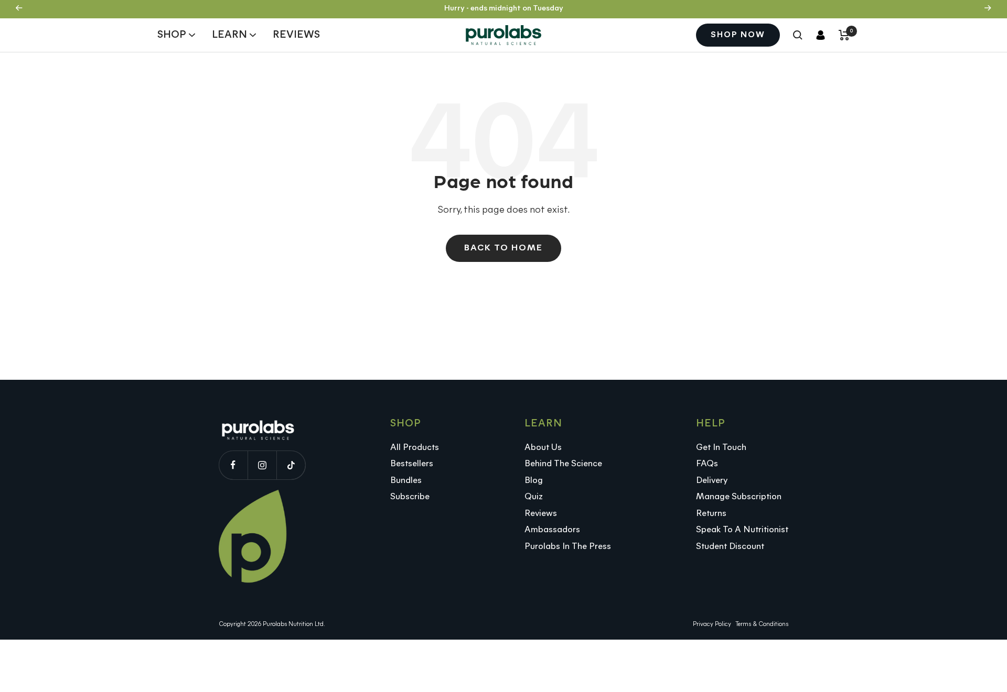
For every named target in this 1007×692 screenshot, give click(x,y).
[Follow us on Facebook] (233, 465)
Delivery (712, 480)
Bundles (406, 480)
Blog (533, 480)
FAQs (707, 463)
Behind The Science (563, 463)
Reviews (540, 513)
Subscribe (410, 496)
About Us (543, 447)
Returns (711, 513)
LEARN (229, 34)
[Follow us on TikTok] (290, 465)
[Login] (820, 35)
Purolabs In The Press (567, 546)
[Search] (797, 35)
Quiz (533, 496)
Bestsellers (411, 463)
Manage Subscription (738, 496)
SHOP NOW (738, 35)
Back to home (503, 248)
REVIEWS (296, 34)
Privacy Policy (712, 624)
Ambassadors (552, 529)
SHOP (171, 34)
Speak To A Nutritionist (742, 529)
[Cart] (844, 35)
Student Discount (730, 546)
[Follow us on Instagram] (262, 465)
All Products (414, 447)
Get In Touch (721, 447)
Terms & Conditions (761, 624)
